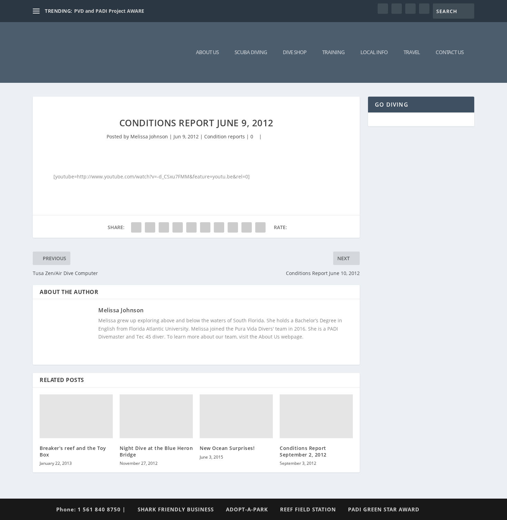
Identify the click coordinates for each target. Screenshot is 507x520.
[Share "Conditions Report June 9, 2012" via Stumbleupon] (233, 227)
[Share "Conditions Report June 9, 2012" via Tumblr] (178, 227)
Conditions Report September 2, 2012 (303, 451)
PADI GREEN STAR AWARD (383, 509)
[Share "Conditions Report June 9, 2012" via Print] (260, 227)
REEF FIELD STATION (308, 509)
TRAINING (333, 52)
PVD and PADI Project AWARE (109, 11)
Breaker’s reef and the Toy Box (73, 451)
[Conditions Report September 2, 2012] (316, 416)
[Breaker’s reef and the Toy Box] (76, 416)
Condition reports (224, 136)
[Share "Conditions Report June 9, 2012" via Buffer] (219, 227)
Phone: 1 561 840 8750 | (91, 509)
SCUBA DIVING (251, 52)
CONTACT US (450, 52)
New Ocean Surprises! (227, 448)
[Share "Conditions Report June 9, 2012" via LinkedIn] (205, 227)
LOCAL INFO (374, 52)
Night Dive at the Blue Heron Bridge (156, 451)
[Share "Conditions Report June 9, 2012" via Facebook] (136, 227)
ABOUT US (207, 52)
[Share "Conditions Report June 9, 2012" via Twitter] (150, 227)
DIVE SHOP (294, 52)
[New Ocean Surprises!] (236, 416)
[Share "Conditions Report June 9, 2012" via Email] (247, 227)
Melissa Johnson (149, 136)
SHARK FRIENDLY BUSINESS (176, 509)
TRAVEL (412, 52)
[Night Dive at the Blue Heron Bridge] (156, 416)
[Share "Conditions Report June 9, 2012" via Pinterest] (191, 227)
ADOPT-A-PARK (247, 509)
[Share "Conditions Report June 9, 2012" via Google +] (164, 227)
